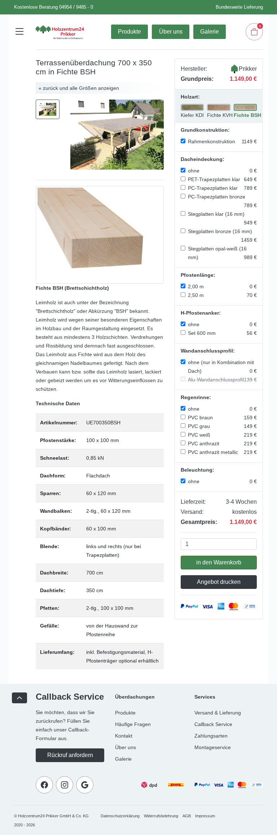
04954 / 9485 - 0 (76, 7)
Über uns (171, 32)
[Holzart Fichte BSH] (100, 234)
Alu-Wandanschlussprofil (222, 379)
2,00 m (222, 286)
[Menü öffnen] (19, 32)
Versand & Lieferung (217, 713)
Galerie (209, 32)
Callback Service (213, 724)
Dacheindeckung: (202, 159)
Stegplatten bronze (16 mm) (222, 235)
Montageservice (212, 747)
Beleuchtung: (197, 470)
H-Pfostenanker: (201, 313)
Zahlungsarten (211, 736)
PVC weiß (222, 435)
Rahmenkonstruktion (222, 141)
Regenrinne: (196, 397)
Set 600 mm (222, 333)
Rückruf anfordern (70, 755)
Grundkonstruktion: (205, 130)
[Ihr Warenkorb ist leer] (254, 31)
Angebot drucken (219, 582)
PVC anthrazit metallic (222, 452)
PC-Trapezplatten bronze (222, 201)
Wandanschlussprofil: (208, 351)
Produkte (129, 32)
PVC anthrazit (222, 443)
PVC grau (222, 426)
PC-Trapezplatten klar (222, 188)
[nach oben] (19, 697)
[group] (117, 135)
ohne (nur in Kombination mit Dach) (222, 366)
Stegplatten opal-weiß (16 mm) (222, 253)
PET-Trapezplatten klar (222, 179)
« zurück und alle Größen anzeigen (79, 88)
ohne (222, 171)
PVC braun (222, 417)
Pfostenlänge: (198, 275)
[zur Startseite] (60, 32)
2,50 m (222, 295)
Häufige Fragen (133, 724)
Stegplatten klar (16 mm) (222, 218)
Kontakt (123, 736)
